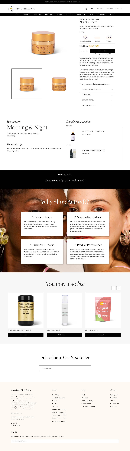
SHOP (17, 14)
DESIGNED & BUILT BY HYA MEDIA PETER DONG (27, 448)
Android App (15, 425)
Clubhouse (114, 403)
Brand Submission (59, 421)
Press (54, 403)
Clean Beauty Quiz (59, 418)
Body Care (38, 14)
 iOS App (15, 423)
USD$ (91, 8)
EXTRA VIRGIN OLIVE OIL (91, 89)
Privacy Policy (87, 401)
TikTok (112, 401)
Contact (85, 398)
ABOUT (112, 14)
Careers (55, 406)
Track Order (86, 403)
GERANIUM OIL (88, 100)
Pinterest (114, 406)
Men (91, 14)
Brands (54, 401)
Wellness (69, 14)
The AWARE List (58, 398)
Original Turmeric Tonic (92, 330)
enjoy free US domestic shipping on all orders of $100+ (65, 2)
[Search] (86, 9)
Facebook (114, 398)
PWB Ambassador (59, 412)
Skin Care (26, 14)
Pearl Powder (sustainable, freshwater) (19, 330)
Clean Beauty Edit (59, 415)
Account (109, 8)
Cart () (119, 8)
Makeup (59, 14)
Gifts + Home (101, 14)
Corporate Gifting (88, 406)
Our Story (55, 395)
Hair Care (49, 14)
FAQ (83, 395)
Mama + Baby (81, 14)
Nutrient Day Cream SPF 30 (55, 330)
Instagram (114, 395)
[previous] (113, 288)
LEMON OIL (86, 95)
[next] (118, 288)
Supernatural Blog (59, 409)
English (99, 8)
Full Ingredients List (88, 105)
